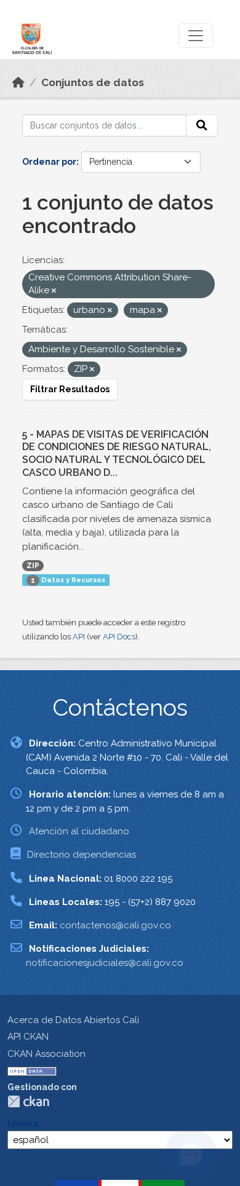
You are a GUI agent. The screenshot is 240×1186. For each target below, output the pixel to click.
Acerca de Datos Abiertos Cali (73, 1020)
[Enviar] (202, 125)
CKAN (28, 1101)
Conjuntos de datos (92, 82)
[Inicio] (18, 82)
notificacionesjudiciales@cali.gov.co (104, 962)
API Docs (119, 636)
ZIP (32, 565)
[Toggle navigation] (195, 35)
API (79, 636)
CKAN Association (46, 1053)
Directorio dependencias (81, 854)
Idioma (22, 1124)
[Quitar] (54, 291)
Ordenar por (49, 162)
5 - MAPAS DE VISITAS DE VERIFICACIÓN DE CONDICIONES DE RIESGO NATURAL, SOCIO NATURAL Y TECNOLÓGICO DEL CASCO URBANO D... (116, 453)
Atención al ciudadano (79, 831)
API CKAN (28, 1036)
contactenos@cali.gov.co (115, 925)
